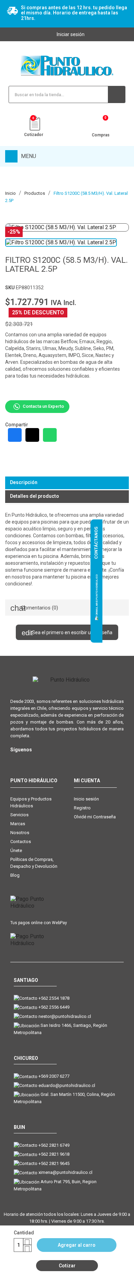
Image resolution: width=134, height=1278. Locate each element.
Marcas (17, 823)
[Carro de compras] (100, 124)
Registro (82, 807)
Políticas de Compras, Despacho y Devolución (33, 863)
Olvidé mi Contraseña (95, 816)
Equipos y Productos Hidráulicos (31, 802)
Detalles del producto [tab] (34, 496)
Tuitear (32, 435)
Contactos (20, 841)
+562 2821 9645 (53, 1163)
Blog (15, 875)
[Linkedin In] (56, 760)
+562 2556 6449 (53, 1007)
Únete (16, 850)
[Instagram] (14, 760)
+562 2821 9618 (53, 1154)
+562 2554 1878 (53, 998)
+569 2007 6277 (53, 1076)
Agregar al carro (77, 1245)
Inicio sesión (86, 798)
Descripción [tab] (23, 482)
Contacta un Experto (43, 406)
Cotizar (67, 1265)
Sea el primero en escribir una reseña (71, 632)
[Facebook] (28, 760)
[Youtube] (42, 760)
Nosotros (19, 832)
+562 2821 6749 (53, 1145)
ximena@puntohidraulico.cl (65, 1172)
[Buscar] (116, 94)
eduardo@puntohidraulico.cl (66, 1085)
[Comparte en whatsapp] (50, 435)
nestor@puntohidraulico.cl (64, 1016)
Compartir (15, 435)
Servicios (19, 814)
